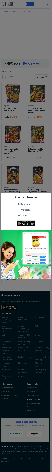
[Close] (47, 196)
